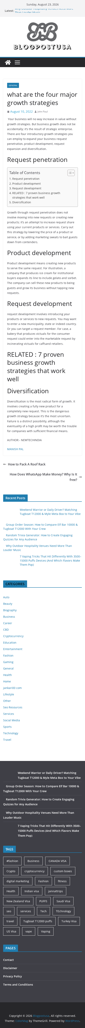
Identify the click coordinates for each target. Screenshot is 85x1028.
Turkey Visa (68, 921)
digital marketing (18, 881)
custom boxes (63, 871)
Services (8, 714)
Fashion (8, 655)
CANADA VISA (57, 861)
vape (29, 931)
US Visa (11, 931)
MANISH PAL (15, 449)
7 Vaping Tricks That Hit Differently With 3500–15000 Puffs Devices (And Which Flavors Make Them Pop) (50, 560)
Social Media (11, 720)
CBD (6, 629)
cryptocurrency (34, 871)
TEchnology (63, 911)
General (13, 85)
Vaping (45, 931)
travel (10, 921)
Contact (8, 960)
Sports (7, 727)
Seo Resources (12, 707)
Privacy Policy (12, 976)
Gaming (8, 662)
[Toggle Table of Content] (69, 173)
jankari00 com (12, 688)
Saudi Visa (63, 901)
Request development (26, 188)
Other (7, 701)
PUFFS (43, 901)
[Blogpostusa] (8, 62)
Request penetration (26, 179)
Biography (10, 610)
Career (7, 623)
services (25, 911)
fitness (62, 881)
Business (9, 616)
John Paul (43, 111)
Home (7, 681)
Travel (7, 740)
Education (9, 642)
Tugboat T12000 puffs (37, 921)
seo (9, 911)
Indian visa (32, 891)
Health (7, 675)
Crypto (11, 871)
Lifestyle (8, 694)
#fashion (12, 861)
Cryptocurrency (13, 636)
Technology (10, 733)
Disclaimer (10, 968)
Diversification (21, 202)
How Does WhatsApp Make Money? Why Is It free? (43, 477)
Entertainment (12, 649)
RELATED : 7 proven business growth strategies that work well (36, 195)
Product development (26, 183)
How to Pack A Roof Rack (27, 464)
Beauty (7, 604)
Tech (43, 911)
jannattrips (55, 891)
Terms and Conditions (18, 984)
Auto (6, 597)
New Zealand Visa (18, 901)
